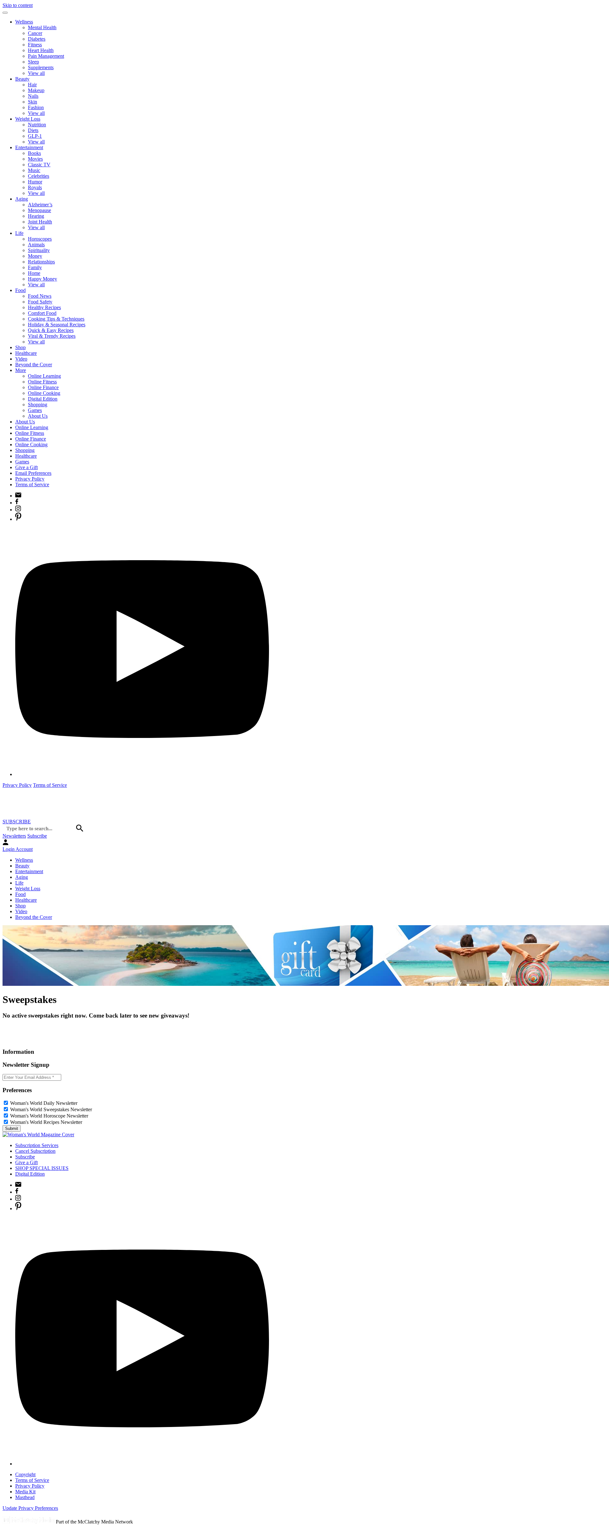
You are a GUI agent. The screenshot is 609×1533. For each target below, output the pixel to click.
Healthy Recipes (44, 307)
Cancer (35, 33)
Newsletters (14, 836)
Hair (32, 84)
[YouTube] (142, 774)
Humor (35, 181)
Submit (11, 1128)
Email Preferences (33, 473)
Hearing (36, 216)
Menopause (39, 210)
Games (35, 410)
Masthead (25, 1497)
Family (35, 267)
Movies (35, 159)
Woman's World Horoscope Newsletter (49, 1115)
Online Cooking (44, 393)
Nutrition (37, 124)
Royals (35, 187)
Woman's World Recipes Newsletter (46, 1122)
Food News (39, 296)
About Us (38, 416)
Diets (33, 130)
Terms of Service (32, 484)
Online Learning (44, 376)
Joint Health (40, 221)
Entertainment (29, 147)
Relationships (41, 261)
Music (34, 170)
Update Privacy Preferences (30, 1508)
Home (34, 273)
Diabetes (36, 39)
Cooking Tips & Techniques (56, 319)
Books (34, 153)
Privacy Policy (29, 478)
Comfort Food (42, 313)
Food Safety (40, 301)
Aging (21, 199)
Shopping (37, 404)
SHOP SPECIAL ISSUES (42, 1168)
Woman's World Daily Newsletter (43, 1103)
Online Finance (43, 387)
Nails (33, 96)
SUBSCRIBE (17, 821)
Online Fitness (42, 381)
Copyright (25, 1474)
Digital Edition (42, 399)
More (20, 370)
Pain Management (46, 56)
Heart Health (41, 50)
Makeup (36, 90)
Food (20, 290)
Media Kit (25, 1491)
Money (35, 256)
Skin (32, 101)
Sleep (33, 61)
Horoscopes (40, 239)
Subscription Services (36, 1145)
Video (21, 359)
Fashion (36, 107)
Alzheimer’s (40, 204)
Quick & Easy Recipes (51, 330)
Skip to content (18, 5)
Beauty (22, 79)
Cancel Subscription (35, 1151)
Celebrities (38, 176)
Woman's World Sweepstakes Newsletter (51, 1109)
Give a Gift (26, 467)
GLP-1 (35, 136)
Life (19, 233)
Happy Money (42, 279)
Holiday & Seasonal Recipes (56, 324)
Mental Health (42, 27)
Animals (36, 244)
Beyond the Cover (33, 364)
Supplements (41, 67)
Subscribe (37, 836)
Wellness (24, 21)
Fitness (35, 44)
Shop (20, 347)
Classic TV (39, 164)
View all (36, 73)
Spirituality (39, 250)
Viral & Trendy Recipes (51, 336)
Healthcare (26, 353)
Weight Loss (27, 119)
